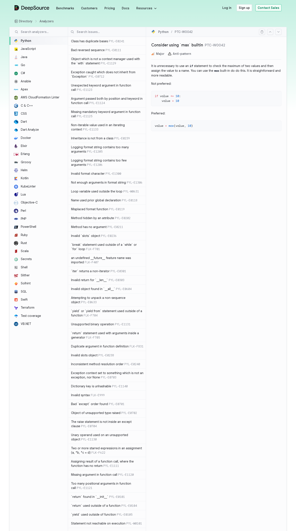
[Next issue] (278, 32)
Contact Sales (268, 8)
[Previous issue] (270, 32)
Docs (125, 8)
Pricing (109, 8)
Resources (144, 8)
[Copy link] (262, 32)
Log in (226, 8)
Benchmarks (65, 8)
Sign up (244, 8)
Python (163, 32)
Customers (89, 8)
